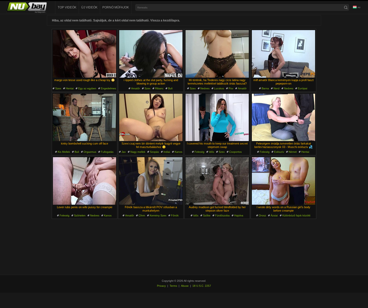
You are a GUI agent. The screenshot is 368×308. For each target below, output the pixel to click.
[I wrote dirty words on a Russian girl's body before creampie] (283, 181)
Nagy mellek (137, 151)
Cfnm (142, 215)
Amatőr (135, 88)
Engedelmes (108, 88)
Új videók (89, 7)
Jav (124, 151)
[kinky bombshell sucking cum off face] (84, 117)
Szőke (206, 215)
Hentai (70, 88)
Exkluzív (279, 151)
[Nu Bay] (27, 7)
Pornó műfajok (115, 7)
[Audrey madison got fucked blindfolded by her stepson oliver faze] (217, 181)
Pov (231, 88)
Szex (58, 88)
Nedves (204, 88)
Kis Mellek (64, 151)
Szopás (154, 151)
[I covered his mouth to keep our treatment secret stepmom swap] (217, 117)
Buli (170, 88)
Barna (265, 88)
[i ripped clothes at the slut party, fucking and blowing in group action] (150, 54)
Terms (173, 285)
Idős (211, 151)
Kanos (178, 151)
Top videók (67, 7)
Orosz (262, 215)
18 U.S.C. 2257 (201, 285)
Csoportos (235, 151)
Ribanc (159, 88)
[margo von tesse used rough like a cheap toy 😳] (84, 54)
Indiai (166, 151)
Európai (302, 88)
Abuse (185, 285)
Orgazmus (90, 151)
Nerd (276, 88)
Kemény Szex (158, 215)
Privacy (161, 285)
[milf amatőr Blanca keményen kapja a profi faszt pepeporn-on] (283, 54)
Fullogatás (107, 151)
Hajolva (238, 215)
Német (293, 151)
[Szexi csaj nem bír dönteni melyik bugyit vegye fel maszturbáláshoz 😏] (150, 117)
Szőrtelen (79, 215)
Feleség (199, 151)
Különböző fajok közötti (296, 215)
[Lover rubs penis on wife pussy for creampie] (84, 181)
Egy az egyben (87, 88)
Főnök (175, 215)
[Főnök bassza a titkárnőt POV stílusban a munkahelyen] (150, 181)
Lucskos (219, 88)
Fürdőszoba (222, 215)
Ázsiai (274, 215)
